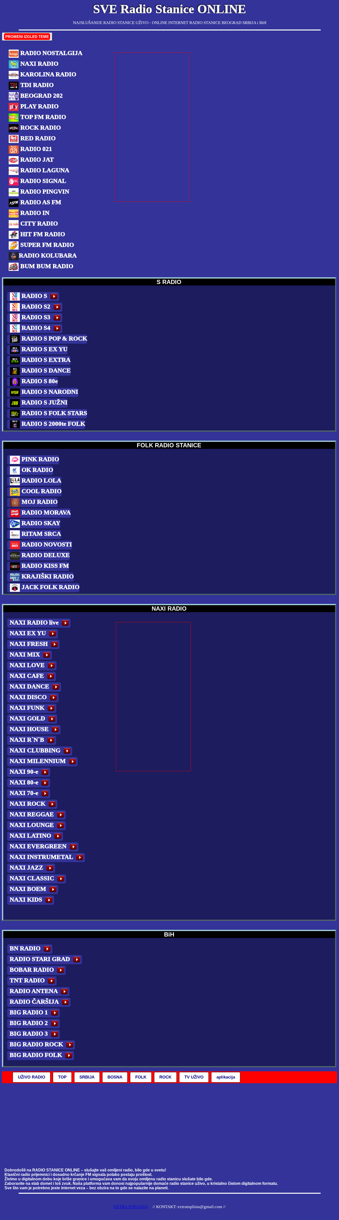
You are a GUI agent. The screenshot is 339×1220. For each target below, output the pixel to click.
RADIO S (34, 295)
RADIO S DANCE (45, 370)
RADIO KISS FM (44, 565)
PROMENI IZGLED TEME (27, 36)
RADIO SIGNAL (42, 180)
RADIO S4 (36, 327)
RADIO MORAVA (45, 512)
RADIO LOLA (40, 480)
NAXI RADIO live (35, 622)
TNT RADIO (28, 980)
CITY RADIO (38, 223)
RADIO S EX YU (44, 349)
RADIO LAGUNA (44, 170)
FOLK (140, 1077)
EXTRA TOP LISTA (131, 1206)
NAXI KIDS (27, 899)
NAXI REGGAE (32, 814)
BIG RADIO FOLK (37, 1054)
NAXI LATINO (31, 835)
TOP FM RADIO (42, 116)
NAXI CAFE (27, 675)
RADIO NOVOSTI (46, 544)
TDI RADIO (36, 85)
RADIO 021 (35, 148)
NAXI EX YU (28, 633)
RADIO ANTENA (34, 991)
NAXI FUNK (28, 707)
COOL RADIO (41, 491)
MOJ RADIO (39, 501)
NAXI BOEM (29, 888)
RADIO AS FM (40, 202)
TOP (62, 1077)
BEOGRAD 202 (41, 95)
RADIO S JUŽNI (44, 402)
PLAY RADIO (39, 106)
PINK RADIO (39, 459)
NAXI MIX (25, 654)
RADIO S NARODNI (49, 391)
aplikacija (225, 1077)
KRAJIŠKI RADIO (47, 576)
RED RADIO (37, 138)
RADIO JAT (36, 159)
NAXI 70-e (25, 793)
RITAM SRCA (40, 533)
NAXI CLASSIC (33, 878)
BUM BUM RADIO (46, 266)
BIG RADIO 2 (29, 1023)
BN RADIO (26, 948)
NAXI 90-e (25, 771)
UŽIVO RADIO (31, 1077)
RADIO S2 (36, 306)
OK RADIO (36, 469)
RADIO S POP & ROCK (53, 338)
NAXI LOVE (28, 665)
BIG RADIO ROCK (37, 1044)
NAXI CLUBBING (36, 750)
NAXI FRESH (29, 643)
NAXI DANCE (30, 686)
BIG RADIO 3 (29, 1033)
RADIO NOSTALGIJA (50, 53)
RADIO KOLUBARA (48, 255)
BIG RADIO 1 (29, 1012)
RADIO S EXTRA (45, 359)
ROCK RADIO (40, 127)
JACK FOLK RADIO (49, 587)
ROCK (165, 1077)
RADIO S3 (36, 317)
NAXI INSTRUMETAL (42, 856)
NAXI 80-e (25, 782)
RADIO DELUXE (45, 555)
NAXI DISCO (29, 697)
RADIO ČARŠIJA (35, 1001)
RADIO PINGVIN (44, 191)
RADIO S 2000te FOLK (52, 423)
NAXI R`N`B (28, 739)
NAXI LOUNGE (32, 825)
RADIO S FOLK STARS (53, 413)
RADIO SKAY (40, 523)
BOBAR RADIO (32, 969)
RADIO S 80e (39, 381)
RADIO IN (34, 212)
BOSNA (114, 1077)
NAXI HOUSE (30, 729)
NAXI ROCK (28, 803)
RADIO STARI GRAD (40, 959)
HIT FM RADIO (42, 234)
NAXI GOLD (28, 718)
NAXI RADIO (38, 63)
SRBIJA (87, 1077)
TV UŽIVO (193, 1077)
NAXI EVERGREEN (39, 846)
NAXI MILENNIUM (38, 761)
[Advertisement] (152, 127)
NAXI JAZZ (27, 867)
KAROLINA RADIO (47, 74)
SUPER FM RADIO (46, 244)
